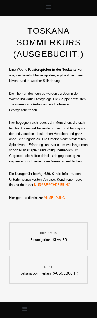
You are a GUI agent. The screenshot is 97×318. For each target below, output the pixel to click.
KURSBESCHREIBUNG (52, 185)
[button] (48, 7)
